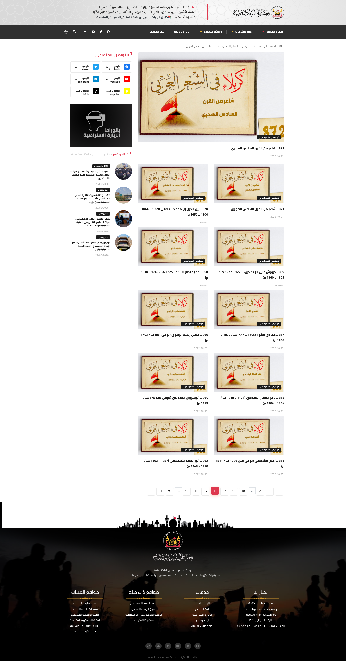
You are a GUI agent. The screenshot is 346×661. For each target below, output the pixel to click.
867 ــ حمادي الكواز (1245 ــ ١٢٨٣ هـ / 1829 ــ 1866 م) (252, 337)
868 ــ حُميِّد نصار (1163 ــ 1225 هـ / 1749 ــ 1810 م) (174, 274)
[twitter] (101, 31)
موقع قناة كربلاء (144, 620)
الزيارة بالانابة (182, 31)
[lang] (66, 32)
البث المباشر (157, 31)
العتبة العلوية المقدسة (85, 603)
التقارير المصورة (101, 166)
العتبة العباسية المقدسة (85, 625)
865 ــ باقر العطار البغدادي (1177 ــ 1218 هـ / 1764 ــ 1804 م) (252, 400)
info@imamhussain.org (261, 603)
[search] (74, 32)
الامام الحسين (274, 31)
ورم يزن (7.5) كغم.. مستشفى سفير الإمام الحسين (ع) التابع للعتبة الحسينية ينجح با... (91, 246)
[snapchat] (158, 646)
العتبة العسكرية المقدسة (85, 620)
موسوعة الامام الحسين (235, 46)
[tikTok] (148, 646)
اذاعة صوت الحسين (202, 625)
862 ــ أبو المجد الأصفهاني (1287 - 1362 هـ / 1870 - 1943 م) (176, 463)
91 (160, 490)
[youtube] (93, 31)
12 (224, 490)
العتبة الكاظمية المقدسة (85, 609)
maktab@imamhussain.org (261, 609)
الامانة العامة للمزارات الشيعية (143, 614)
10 (243, 490)
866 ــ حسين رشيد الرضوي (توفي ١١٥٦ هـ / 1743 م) (174, 337)
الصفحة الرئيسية (267, 46)
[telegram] (168, 646)
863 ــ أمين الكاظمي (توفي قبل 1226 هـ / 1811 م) (250, 463)
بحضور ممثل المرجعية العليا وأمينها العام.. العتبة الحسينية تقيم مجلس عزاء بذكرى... (90, 174)
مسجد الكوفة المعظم (85, 631)
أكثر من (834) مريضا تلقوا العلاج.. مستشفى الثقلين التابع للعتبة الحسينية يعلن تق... (92, 198)
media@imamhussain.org (260, 614)
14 (205, 490)
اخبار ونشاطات (243, 31)
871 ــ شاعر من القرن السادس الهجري (257, 209)
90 (169, 490)
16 (186, 490)
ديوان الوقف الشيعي (143, 609)
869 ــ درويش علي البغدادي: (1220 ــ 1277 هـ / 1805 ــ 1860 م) (251, 274)
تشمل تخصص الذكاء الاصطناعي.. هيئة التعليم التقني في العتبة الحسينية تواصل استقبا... (92, 222)
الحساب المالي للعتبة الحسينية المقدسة (261, 625)
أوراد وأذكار (202, 620)
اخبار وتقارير (103, 190)
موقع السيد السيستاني (143, 603)
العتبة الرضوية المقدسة (85, 614)
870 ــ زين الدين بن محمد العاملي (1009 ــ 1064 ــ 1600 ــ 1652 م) (173, 211)
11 (233, 490)
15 (196, 490)
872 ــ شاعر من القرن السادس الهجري (257, 148)
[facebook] (108, 31)
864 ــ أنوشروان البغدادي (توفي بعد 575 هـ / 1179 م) (175, 400)
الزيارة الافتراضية (202, 614)
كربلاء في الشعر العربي (199, 46)
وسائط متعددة (212, 31)
